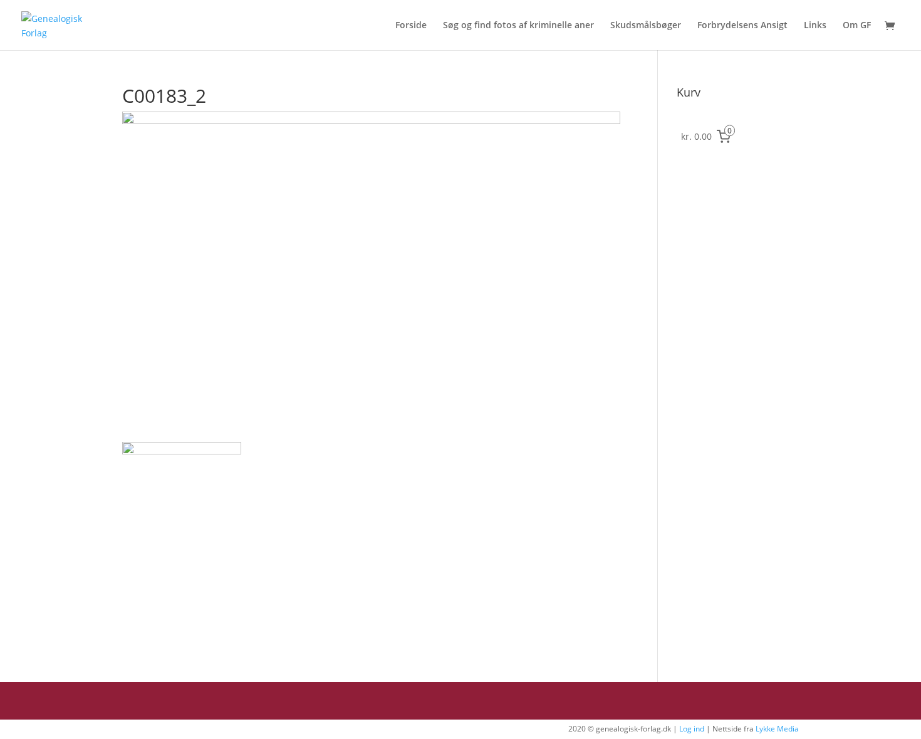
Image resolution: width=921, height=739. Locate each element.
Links (815, 26)
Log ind (691, 728)
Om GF (857, 26)
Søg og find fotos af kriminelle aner (518, 26)
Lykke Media (777, 728)
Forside (411, 26)
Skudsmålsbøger (645, 26)
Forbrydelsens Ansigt (742, 26)
